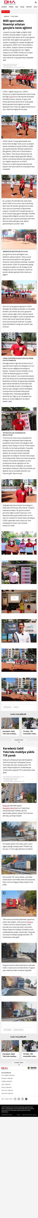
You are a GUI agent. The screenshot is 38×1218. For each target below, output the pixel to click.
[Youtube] (26, 1099)
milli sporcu (7, 707)
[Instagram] (22, 1099)
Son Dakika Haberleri (8, 1075)
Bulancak (14, 760)
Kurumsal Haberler (7, 1093)
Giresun (6, 760)
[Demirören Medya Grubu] (32, 1068)
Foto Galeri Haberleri (15, 16)
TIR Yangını (7, 1030)
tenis (12, 40)
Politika (11, 7)
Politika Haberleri (6, 1081)
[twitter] (19, 1099)
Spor (16, 7)
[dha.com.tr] (7, 1068)
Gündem (4, 7)
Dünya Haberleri (6, 1087)
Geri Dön (6, 11)
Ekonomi (29, 7)
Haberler (6, 16)
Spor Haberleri (5, 1084)
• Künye (18, 1114)
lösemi (16, 707)
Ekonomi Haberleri (7, 1090)
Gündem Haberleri (7, 1078)
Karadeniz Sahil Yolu (10, 808)
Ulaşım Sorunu (18, 1030)
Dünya (22, 7)
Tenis (11, 97)
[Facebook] (15, 1099)
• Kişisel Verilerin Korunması (29, 1114)
